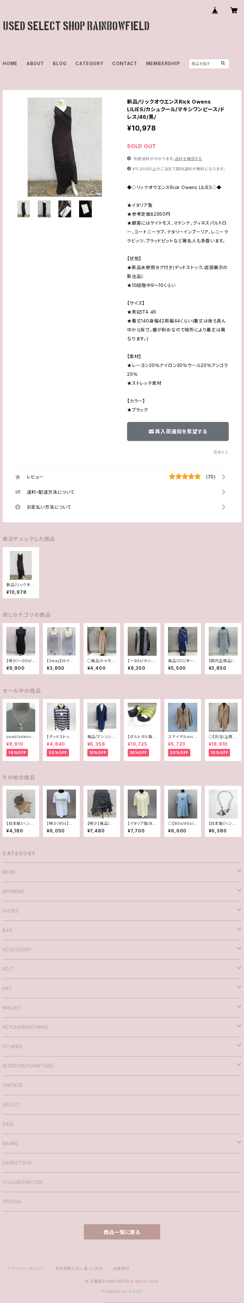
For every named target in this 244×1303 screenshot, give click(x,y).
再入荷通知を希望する (181, 431)
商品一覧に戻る (122, 1232)
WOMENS (13, 891)
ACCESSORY (17, 949)
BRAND (11, 1143)
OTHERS (12, 1046)
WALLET (12, 1007)
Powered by (115, 1291)
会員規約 (121, 1268)
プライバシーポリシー (26, 1268)
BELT (8, 969)
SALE (8, 1124)
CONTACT (124, 63)
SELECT (12, 1104)
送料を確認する (188, 158)
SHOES (11, 910)
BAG (7, 930)
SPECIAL (12, 1201)
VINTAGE (13, 1085)
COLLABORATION (22, 1182)
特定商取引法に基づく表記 (79, 1268)
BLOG (59, 63)
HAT (7, 988)
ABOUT (35, 63)
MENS (9, 872)
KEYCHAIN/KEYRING (25, 1027)
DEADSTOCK (17, 1162)
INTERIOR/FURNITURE (28, 1066)
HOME (10, 63)
